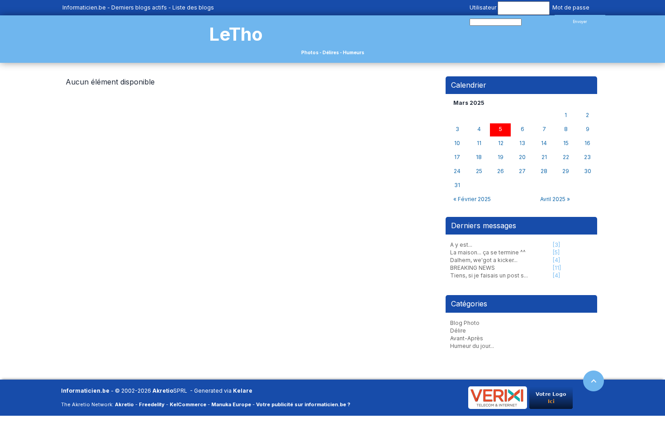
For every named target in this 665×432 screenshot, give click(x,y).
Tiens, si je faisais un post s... (489, 275)
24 (457, 171)
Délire (458, 330)
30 (587, 171)
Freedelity (152, 404)
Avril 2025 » (555, 199)
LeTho (236, 34)
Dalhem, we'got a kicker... (484, 260)
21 (544, 157)
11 (479, 143)
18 (479, 157)
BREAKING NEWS (472, 267)
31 (457, 185)
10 (457, 143)
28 (544, 171)
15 (566, 143)
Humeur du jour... (472, 346)
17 (457, 157)
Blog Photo (465, 322)
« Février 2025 (472, 199)
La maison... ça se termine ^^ (488, 252)
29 (565, 171)
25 (479, 171)
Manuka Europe (231, 404)
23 (587, 157)
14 (544, 143)
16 (587, 143)
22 (566, 157)
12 (501, 143)
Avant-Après (466, 338)
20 (522, 157)
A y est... (461, 244)
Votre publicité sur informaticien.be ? (303, 404)
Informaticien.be (84, 7)
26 (500, 171)
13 (522, 143)
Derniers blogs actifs (139, 7)
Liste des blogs (193, 7)
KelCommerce (188, 404)
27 (522, 171)
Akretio (162, 390)
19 (501, 157)
